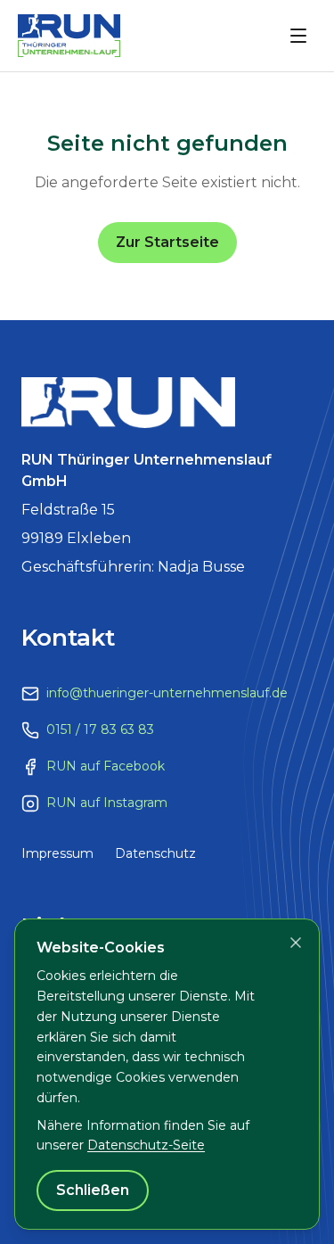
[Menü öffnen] (298, 36)
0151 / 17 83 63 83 (100, 729)
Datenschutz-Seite (146, 1145)
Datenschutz (155, 853)
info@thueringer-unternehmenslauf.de (167, 693)
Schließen (92, 1190)
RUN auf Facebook (105, 766)
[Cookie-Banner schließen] (295, 942)
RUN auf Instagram (106, 803)
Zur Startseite (167, 242)
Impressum (57, 853)
